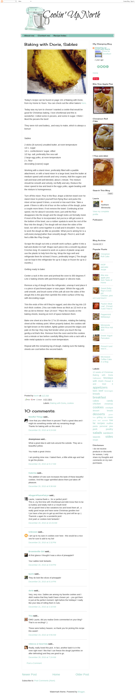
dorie (31, 590)
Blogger (81, 692)
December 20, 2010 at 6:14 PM (42, 581)
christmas (108, 404)
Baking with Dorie (58, 403)
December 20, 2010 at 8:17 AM (42, 464)
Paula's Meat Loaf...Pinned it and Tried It (106, 306)
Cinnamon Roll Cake (105, 255)
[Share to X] (47, 400)
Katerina (33, 473)
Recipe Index (60, 35)
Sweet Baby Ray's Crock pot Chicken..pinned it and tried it (103, 293)
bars (95, 390)
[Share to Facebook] (49, 400)
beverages (108, 391)
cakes (96, 400)
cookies (70, 403)
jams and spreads (100, 420)
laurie (31, 574)
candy (110, 400)
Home (56, 674)
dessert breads (103, 410)
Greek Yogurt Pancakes (106, 336)
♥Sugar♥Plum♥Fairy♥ (39, 495)
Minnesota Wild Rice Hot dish (107, 327)
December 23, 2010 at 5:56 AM (42, 635)
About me (29, 35)
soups (95, 440)
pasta (95, 426)
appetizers (100, 387)
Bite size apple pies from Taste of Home (106, 279)
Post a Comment (34, 663)
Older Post (82, 674)
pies (111, 426)
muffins (110, 423)
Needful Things (36, 417)
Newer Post (29, 674)
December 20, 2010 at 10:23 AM (43, 523)
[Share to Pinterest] (51, 400)
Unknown (33, 532)
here (84, 103)
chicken (97, 403)
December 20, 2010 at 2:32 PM (42, 542)
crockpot (109, 408)
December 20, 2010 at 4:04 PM (42, 565)
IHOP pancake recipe (104, 267)
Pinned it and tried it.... (106, 347)
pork (95, 429)
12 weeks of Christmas (103, 372)
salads (97, 432)
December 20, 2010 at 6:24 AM (42, 430)
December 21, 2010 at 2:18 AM (42, 607)
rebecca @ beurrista (38, 644)
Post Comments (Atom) (44, 680)
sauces (96, 436)
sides (109, 436)
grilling (99, 417)
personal (103, 426)
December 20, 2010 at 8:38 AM (42, 486)
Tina (31, 616)
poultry (109, 429)
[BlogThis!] (46, 400)
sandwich (108, 433)
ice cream (108, 417)
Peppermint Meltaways (106, 315)
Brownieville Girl (36, 551)
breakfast (99, 397)
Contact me (44, 35)
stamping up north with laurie (102, 48)
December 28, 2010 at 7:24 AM (42, 657)
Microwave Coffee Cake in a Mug (106, 359)
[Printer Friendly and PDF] (33, 400)
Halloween (97, 378)
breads (96, 393)
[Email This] (44, 400)
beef (101, 390)
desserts (99, 414)
